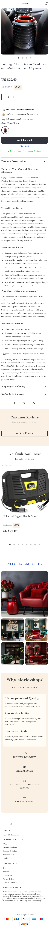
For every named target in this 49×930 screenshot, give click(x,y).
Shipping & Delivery (11, 851)
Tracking (6, 858)
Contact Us (7, 875)
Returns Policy (8, 855)
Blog (5, 868)
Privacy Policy (8, 879)
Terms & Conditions (10, 883)
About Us (6, 872)
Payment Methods (10, 848)
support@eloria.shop (11, 835)
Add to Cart (24, 140)
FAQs (5, 844)
